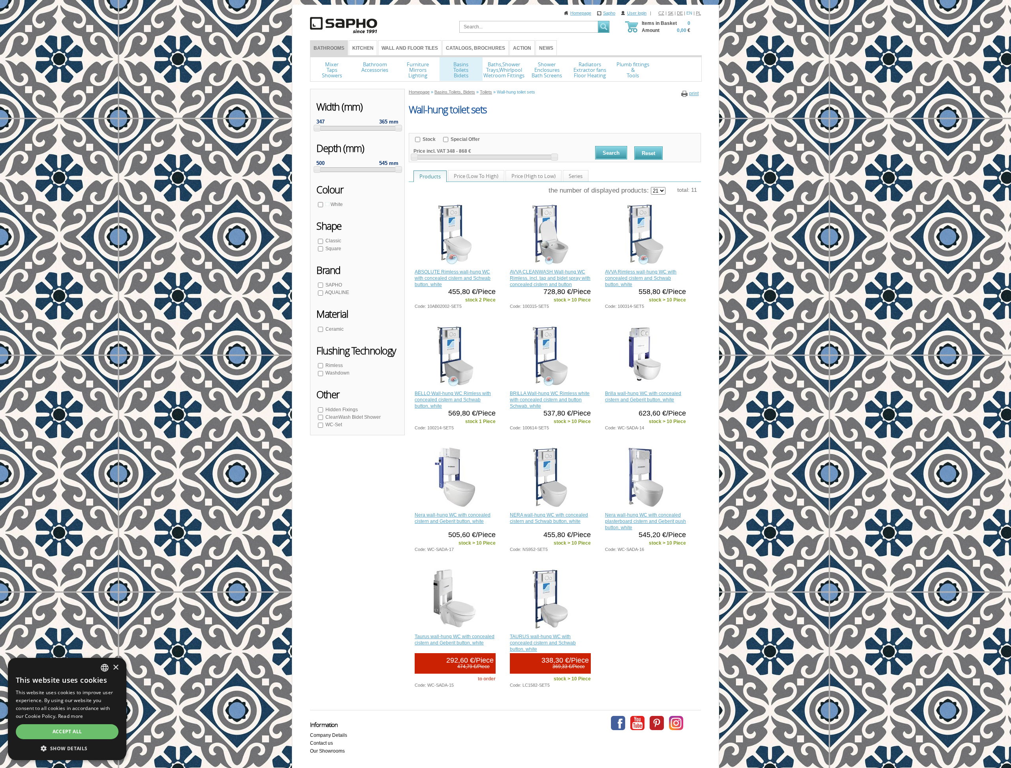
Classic (333, 241)
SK (670, 13)
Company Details (328, 735)
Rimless (334, 365)
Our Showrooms (327, 751)
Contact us (321, 743)
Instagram (676, 723)
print (694, 93)
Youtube (637, 723)
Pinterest (657, 723)
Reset (648, 153)
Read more (70, 716)
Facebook (618, 723)
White (336, 204)
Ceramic (334, 329)
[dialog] (67, 709)
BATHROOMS (329, 48)
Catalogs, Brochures (475, 48)
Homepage (580, 13)
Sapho (609, 13)
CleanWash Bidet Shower (353, 417)
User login (636, 13)
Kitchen (363, 48)
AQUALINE (337, 292)
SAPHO (333, 285)
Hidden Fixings (341, 409)
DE (680, 13)
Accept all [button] (67, 731)
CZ (661, 13)
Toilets (486, 92)
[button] (67, 748)
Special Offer (464, 139)
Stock (428, 139)
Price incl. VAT (429, 151)
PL (698, 13)
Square (333, 248)
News (546, 48)
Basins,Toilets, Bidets (454, 92)
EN (689, 13)
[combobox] (105, 668)
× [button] (115, 668)
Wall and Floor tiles (409, 48)
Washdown (337, 373)
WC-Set (333, 424)
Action (522, 48)
